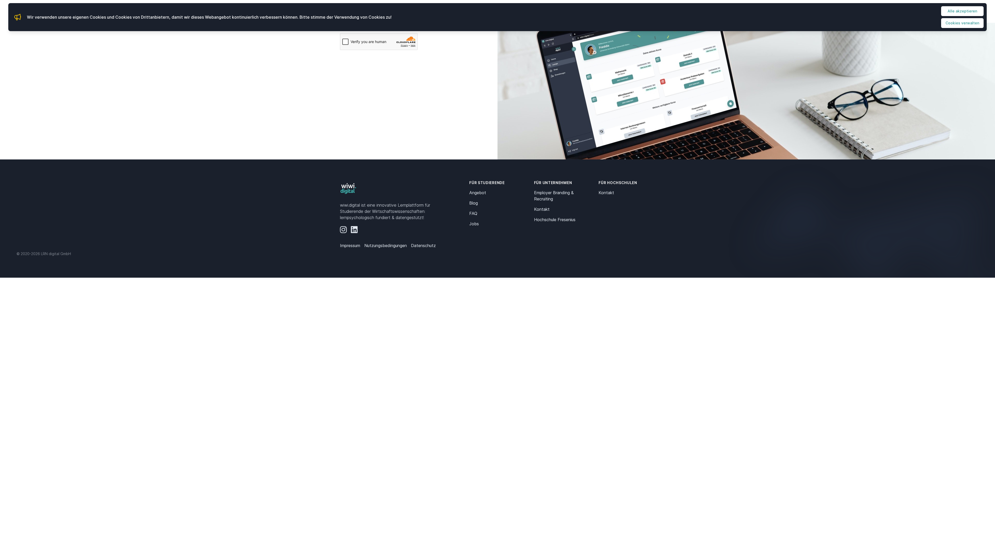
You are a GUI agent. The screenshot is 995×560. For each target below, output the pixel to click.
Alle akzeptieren (962, 11)
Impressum (350, 245)
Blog (473, 203)
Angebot (477, 192)
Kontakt (542, 209)
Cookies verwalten (962, 23)
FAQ (473, 213)
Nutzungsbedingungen (385, 245)
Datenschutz (423, 245)
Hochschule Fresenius (554, 219)
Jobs (474, 223)
